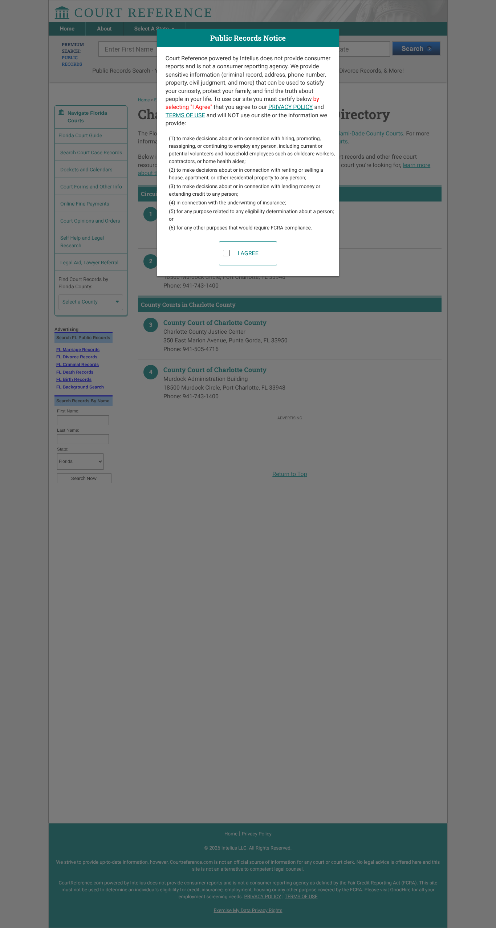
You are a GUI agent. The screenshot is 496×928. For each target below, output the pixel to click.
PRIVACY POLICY (290, 106)
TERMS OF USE (185, 115)
